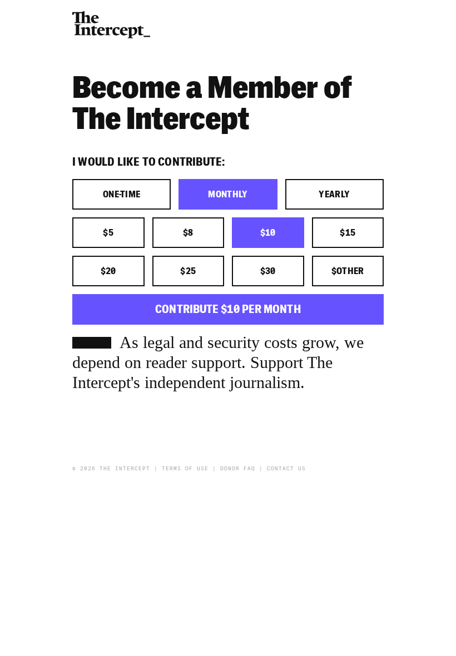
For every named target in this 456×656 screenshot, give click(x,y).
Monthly (227, 195)
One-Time (122, 195)
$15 (347, 233)
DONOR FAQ (237, 468)
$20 (108, 271)
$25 (188, 271)
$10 (268, 233)
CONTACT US (286, 468)
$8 (188, 233)
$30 (268, 271)
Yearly (334, 195)
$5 (108, 233)
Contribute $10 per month (227, 309)
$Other (347, 271)
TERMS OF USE (185, 468)
